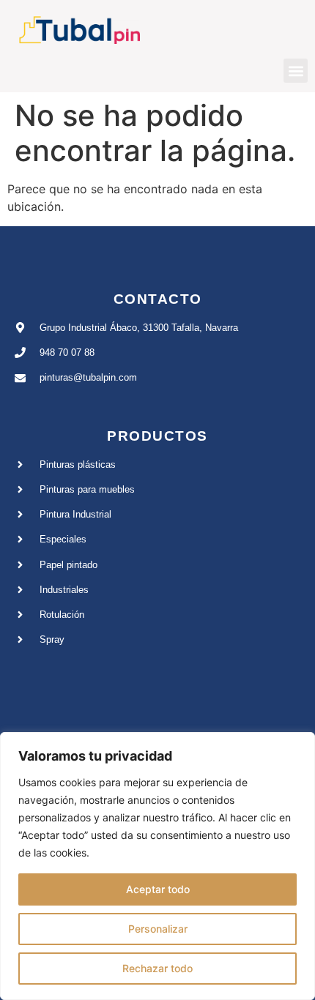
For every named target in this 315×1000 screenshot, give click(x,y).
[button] (296, 71)
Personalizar (158, 928)
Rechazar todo (157, 968)
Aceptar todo (158, 889)
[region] (157, 866)
